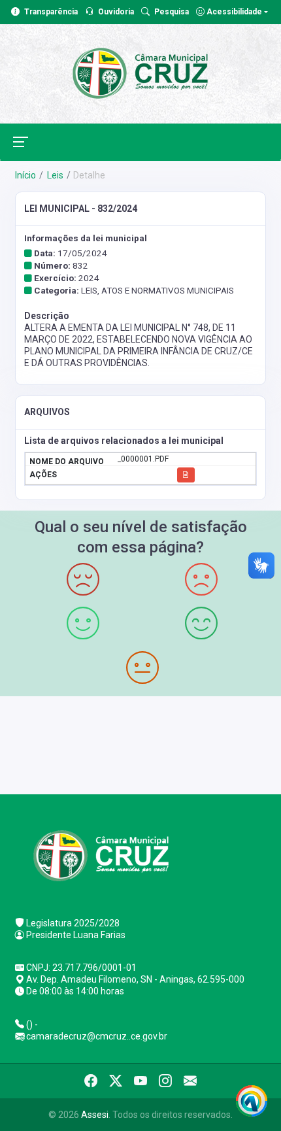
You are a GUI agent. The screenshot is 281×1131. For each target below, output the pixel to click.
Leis (54, 175)
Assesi (94, 1114)
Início (25, 175)
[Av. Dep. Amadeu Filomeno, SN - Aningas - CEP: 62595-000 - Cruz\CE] (140, 743)
